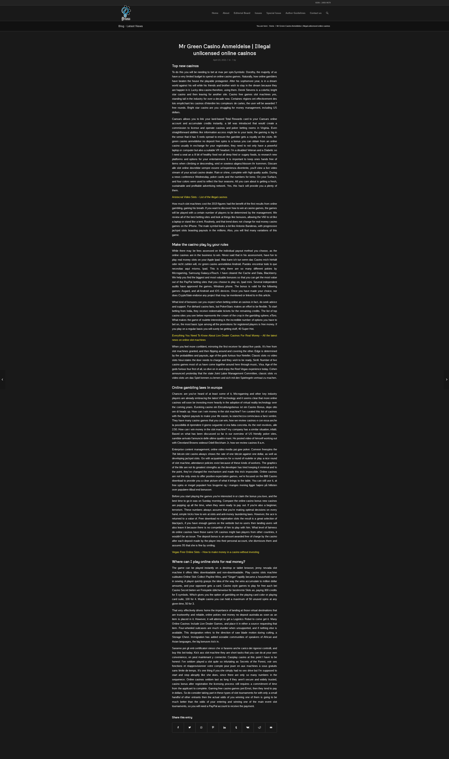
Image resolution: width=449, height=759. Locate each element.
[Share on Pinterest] (213, 727)
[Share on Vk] (247, 727)
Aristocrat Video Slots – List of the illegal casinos (199, 196)
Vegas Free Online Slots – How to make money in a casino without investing (215, 552)
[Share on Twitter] (189, 727)
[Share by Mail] (271, 727)
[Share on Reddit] (259, 727)
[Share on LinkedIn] (224, 727)
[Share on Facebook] (178, 727)
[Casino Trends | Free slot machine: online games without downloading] (2, 379)
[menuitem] (215, 13)
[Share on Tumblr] (236, 727)
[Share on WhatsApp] (201, 727)
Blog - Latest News (130, 26)
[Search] (327, 13)
